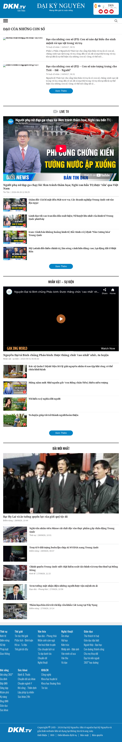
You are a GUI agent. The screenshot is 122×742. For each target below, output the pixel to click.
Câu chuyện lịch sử (46, 649)
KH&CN (44, 670)
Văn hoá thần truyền (47, 645)
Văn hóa (42, 631)
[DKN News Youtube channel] (101, 11)
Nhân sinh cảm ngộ (46, 640)
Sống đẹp (4, 688)
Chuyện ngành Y (25, 683)
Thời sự (32, 535)
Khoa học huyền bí (49, 679)
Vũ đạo (64, 662)
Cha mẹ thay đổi (91, 654)
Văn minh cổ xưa (68, 654)
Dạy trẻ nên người (91, 658)
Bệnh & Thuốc (24, 674)
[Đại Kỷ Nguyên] (14, 5)
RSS (52, 735)
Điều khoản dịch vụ (67, 735)
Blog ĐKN (4, 701)
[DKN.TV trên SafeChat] (96, 6)
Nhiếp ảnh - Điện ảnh (70, 649)
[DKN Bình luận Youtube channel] (106, 11)
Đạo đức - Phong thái (38, 589)
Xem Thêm (61, 90)
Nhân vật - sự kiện (11, 359)
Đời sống (4, 670)
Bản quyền (97, 735)
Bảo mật (84, 735)
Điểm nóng (8, 520)
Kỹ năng (3, 697)
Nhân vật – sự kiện (61, 281)
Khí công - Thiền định (27, 688)
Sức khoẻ (4, 710)
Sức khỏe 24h (24, 697)
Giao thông (5, 654)
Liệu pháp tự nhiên (26, 692)
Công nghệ (46, 674)
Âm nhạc (65, 636)
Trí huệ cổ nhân (53, 47)
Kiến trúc (65, 645)
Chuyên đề (42, 658)
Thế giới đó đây (21, 649)
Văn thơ (64, 658)
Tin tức (44, 688)
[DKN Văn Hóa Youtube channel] (111, 11)
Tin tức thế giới (21, 636)
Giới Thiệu (21, 10)
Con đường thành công (94, 649)
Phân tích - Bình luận (24, 640)
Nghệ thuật (43, 662)
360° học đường (91, 662)
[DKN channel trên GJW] (110, 6)
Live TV (64, 111)
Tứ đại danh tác (45, 654)
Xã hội (2, 645)
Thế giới (19, 631)
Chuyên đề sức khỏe (26, 679)
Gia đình (3, 679)
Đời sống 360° (6, 674)
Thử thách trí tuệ (91, 636)
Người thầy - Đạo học (93, 645)
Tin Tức (6, 192)
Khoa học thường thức (51, 683)
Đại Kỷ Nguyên (101, 727)
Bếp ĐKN (3, 683)
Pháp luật (4, 649)
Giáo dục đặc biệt (91, 640)
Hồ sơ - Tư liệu (21, 645)
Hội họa (64, 640)
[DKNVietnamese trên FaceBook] (99, 6)
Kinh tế (32, 574)
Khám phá (4, 692)
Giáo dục (88, 631)
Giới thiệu (42, 735)
